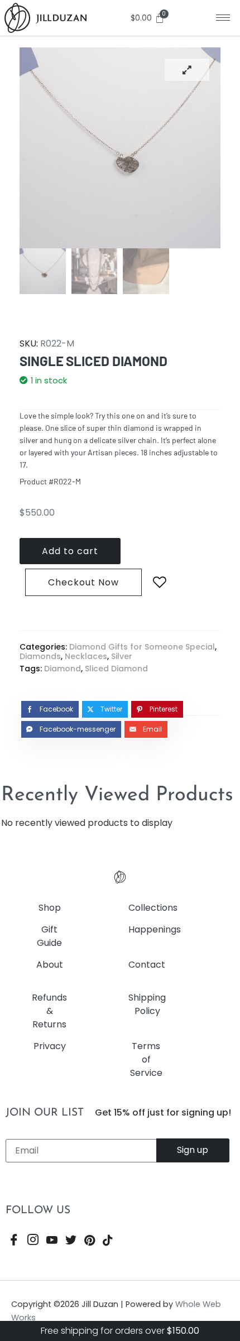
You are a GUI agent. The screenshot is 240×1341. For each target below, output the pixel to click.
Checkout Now (83, 582)
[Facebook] (14, 1241)
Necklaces (86, 656)
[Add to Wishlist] (159, 582)
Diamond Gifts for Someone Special (142, 646)
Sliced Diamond (116, 668)
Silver (121, 656)
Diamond (62, 668)
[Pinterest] (89, 1241)
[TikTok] (108, 1241)
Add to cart (70, 551)
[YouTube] (51, 1241)
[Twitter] (70, 1241)
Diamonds (40, 656)
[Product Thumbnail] (187, 70)
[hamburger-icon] (223, 17)
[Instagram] (33, 1241)
